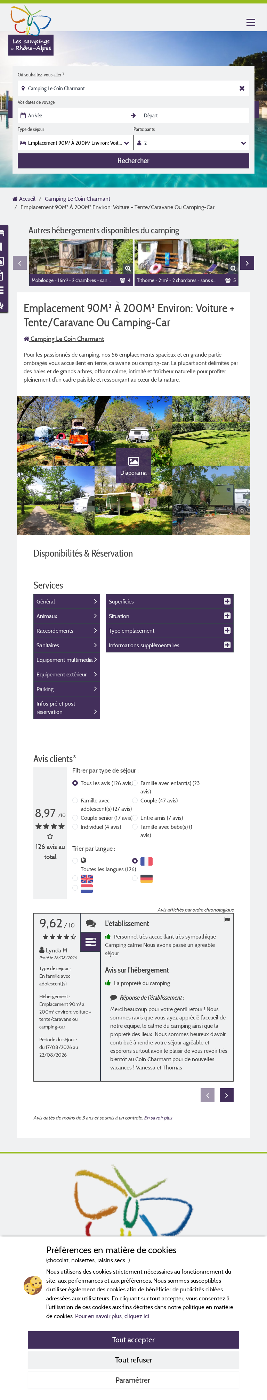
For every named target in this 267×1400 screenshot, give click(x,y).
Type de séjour (31, 129)
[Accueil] (31, 19)
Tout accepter (133, 1339)
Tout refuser (133, 1359)
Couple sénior (106, 817)
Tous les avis (107, 783)
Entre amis (161, 817)
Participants (144, 129)
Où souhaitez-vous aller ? (41, 75)
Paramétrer (133, 1379)
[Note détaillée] (90, 942)
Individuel (101, 826)
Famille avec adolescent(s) (106, 804)
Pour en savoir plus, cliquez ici (112, 1315)
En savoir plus (158, 1117)
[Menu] (250, 23)
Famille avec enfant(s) (170, 787)
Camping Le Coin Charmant (66, 339)
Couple (159, 800)
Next (247, 263)
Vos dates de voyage (36, 102)
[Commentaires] (90, 923)
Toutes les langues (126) (108, 869)
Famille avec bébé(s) (166, 831)
